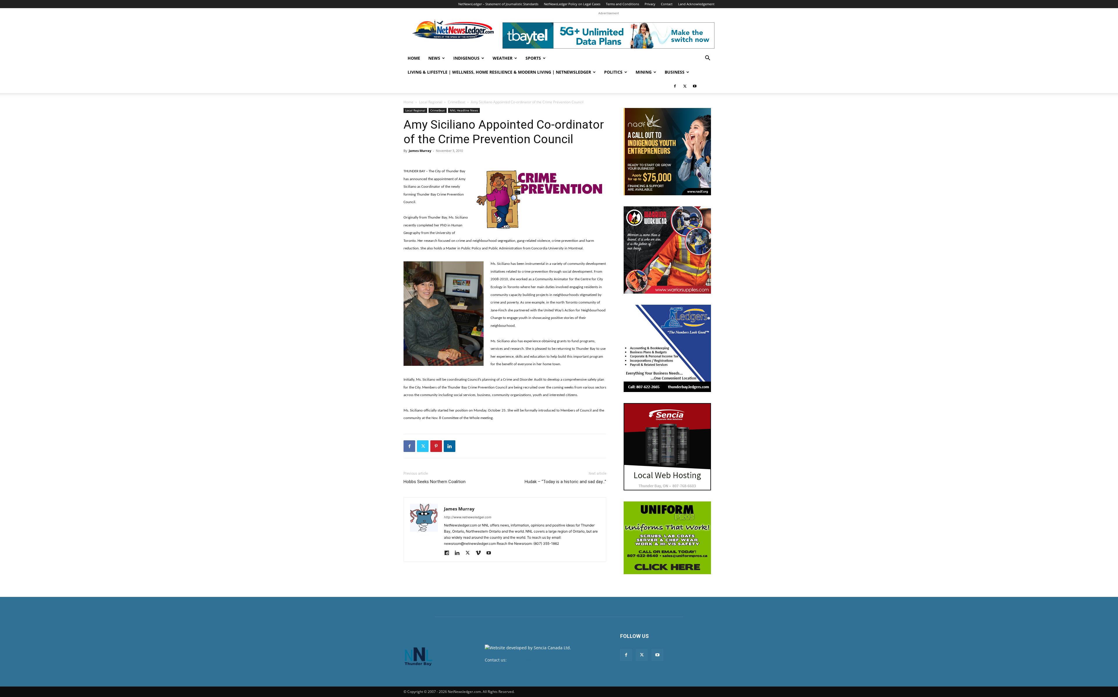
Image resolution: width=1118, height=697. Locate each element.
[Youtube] (694, 86)
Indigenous (466, 58)
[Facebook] (675, 86)
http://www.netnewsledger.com (467, 517)
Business (674, 72)
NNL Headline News (464, 110)
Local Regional (430, 102)
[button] (707, 58)
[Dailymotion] (449, 553)
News (434, 58)
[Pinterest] (436, 446)
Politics (613, 72)
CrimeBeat (456, 102)
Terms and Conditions (622, 4)
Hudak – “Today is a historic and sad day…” (565, 481)
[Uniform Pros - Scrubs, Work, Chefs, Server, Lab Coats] (667, 537)
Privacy (650, 4)
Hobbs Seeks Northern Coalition (435, 481)
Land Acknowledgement (696, 4)
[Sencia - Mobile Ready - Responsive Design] (667, 446)
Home (414, 58)
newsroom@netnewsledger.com (539, 660)
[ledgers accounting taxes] (667, 348)
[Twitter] (684, 86)
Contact (667, 4)
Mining (644, 72)
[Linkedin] (449, 446)
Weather (502, 58)
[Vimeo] (480, 553)
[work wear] (667, 250)
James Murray (420, 150)
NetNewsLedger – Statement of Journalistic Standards (498, 4)
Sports (533, 58)
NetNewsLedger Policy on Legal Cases (572, 4)
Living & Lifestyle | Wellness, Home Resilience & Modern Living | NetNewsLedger (499, 72)
